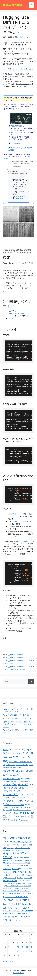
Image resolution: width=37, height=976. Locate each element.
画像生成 (24, 816)
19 (31, 947)
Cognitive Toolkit (20, 765)
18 (27, 947)
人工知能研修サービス (18, 143)
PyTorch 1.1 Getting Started (21, 888)
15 (14, 947)
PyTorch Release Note (18, 908)
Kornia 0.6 (22, 866)
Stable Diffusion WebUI (22, 810)
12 (31, 943)
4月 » (10, 961)
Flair (31, 765)
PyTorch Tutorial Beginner (13, 911)
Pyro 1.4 (11, 883)
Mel (13, 526)
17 (22, 947)
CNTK (9, 765)
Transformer (16, 813)
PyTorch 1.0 (26, 795)
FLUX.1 (15, 845)
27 (5, 955)
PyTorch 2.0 (16, 804)
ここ (18, 288)
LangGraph (11, 868)
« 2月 (5, 961)
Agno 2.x (23, 753)
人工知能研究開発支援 (18, 126)
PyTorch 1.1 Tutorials (11, 891)
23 (18, 951)
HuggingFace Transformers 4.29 (19, 863)
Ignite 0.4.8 (9, 865)
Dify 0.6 (27, 842)
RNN (27, 804)
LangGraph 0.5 (25, 781)
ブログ (12, 816)
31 (22, 955)
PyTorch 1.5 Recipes (23, 893)
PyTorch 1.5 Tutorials (15, 896)
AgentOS (17, 749)
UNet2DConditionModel (22, 521)
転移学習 (24, 820)
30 (18, 955)
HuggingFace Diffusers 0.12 (16, 657)
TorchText (6, 813)
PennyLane (9, 791)
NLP (21, 788)
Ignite (25, 778)
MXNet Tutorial (10, 878)
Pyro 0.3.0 (26, 880)
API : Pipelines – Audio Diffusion (20, 69)
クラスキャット (11, 104)
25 (27, 951)
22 (14, 951)
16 (18, 947)
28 (9, 955)
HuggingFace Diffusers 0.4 (13, 850)
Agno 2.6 (12, 753)
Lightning (10, 784)
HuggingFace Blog (12, 767)
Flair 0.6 (6, 845)
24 (23, 951)
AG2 (6, 750)
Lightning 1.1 (22, 871)
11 (27, 943)
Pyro (20, 791)
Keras (7, 781)
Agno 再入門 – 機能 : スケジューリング (18, 718)
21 (9, 951)
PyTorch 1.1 (9, 798)
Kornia (15, 781)
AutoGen (18, 842)
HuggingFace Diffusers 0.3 (20, 848)
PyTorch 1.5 (11, 800)
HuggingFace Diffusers (15, 655)
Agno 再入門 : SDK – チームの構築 (16, 715)
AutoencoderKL (19, 514)
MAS (23, 784)
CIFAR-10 (20, 762)
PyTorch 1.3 (22, 797)
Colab (10, 318)
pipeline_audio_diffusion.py (18, 313)
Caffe (12, 762)
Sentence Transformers (13, 807)
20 (5, 951)
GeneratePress (18, 973)
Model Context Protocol (14, 875)
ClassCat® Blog (12, 4)
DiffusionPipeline (20, 541)
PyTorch (11, 794)
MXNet (12, 788)
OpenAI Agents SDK (24, 878)
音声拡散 (30, 263)
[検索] (31, 681)
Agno (17, 837)
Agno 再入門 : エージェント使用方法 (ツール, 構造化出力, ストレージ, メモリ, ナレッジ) (18, 724)
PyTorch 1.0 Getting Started (14, 886)
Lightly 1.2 (7, 872)
